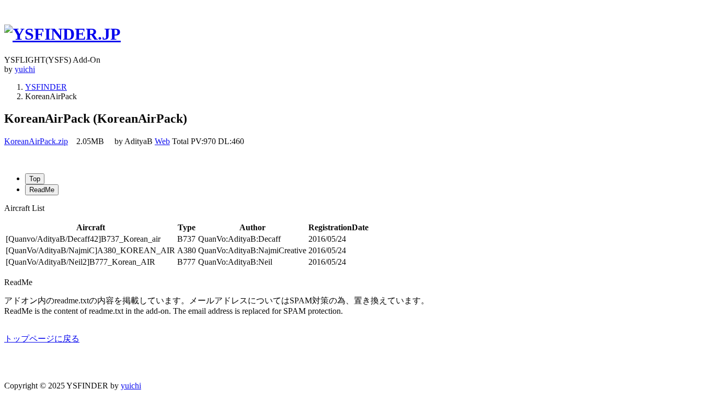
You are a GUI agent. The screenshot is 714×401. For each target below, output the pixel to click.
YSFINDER (46, 86)
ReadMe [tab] (41, 190)
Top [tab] (34, 179)
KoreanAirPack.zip (36, 141)
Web (162, 141)
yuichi (25, 69)
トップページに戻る (41, 338)
